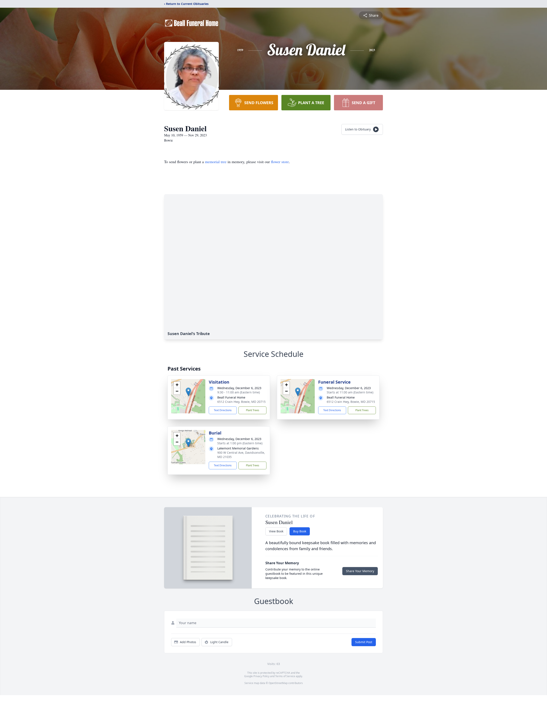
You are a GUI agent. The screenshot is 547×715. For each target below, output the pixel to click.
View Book (276, 531)
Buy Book (299, 531)
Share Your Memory (360, 571)
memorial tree (215, 161)
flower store (280, 161)
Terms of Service (285, 676)
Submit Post (363, 642)
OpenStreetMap (278, 683)
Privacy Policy (261, 676)
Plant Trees (252, 410)
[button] (188, 391)
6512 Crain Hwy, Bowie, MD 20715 (241, 402)
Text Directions (223, 410)
